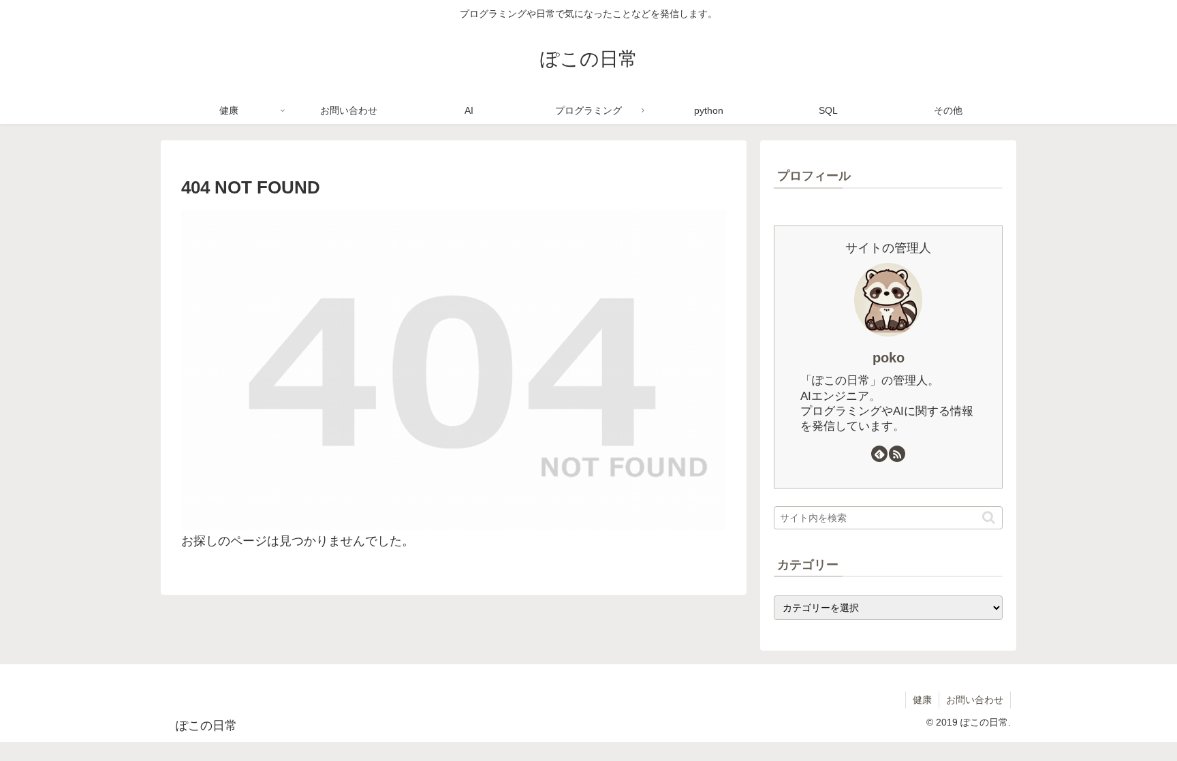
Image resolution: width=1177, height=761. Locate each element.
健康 (922, 699)
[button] (989, 517)
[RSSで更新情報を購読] (897, 454)
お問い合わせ (974, 699)
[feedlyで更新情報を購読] (879, 454)
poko (889, 357)
